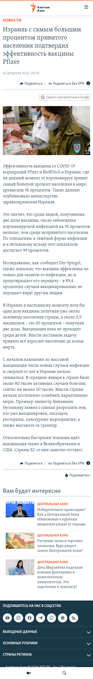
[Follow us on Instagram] (18, 617)
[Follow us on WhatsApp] (51, 617)
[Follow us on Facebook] (29, 617)
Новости (12, 21)
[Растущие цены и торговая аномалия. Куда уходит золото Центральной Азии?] (20, 541)
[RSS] (73, 617)
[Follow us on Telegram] (40, 617)
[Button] (31, 84)
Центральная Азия (52, 504)
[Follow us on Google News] (62, 617)
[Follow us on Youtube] (7, 617)
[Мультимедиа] (28, 673)
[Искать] (64, 673)
